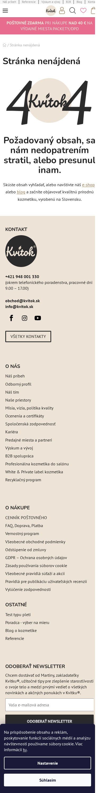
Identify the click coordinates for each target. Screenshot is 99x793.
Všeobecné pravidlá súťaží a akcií (35, 573)
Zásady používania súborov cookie (36, 565)
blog (21, 191)
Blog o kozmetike (21, 630)
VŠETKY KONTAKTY (28, 336)
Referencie (14, 638)
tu (25, 749)
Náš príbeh (15, 375)
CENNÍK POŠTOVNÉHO (26, 517)
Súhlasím (47, 780)
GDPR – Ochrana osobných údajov (36, 557)
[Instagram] (24, 318)
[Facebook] (11, 318)
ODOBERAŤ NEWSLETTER (49, 723)
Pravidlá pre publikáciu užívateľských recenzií (46, 581)
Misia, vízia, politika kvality (29, 408)
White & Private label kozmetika (34, 471)
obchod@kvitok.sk (22, 300)
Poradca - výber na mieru (27, 622)
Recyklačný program (23, 479)
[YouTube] (38, 318)
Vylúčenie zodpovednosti (28, 589)
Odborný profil (18, 384)
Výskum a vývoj (19, 448)
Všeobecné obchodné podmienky (35, 541)
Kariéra (11, 431)
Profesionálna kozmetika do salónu (37, 463)
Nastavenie (47, 763)
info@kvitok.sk (19, 306)
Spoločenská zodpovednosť (30, 423)
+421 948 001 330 (22, 276)
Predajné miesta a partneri (28, 440)
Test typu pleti (18, 614)
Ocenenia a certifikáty (24, 415)
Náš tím (12, 392)
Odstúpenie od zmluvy (25, 549)
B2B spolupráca (19, 455)
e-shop (88, 184)
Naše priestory (18, 400)
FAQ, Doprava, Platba (24, 525)
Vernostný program (22, 533)
